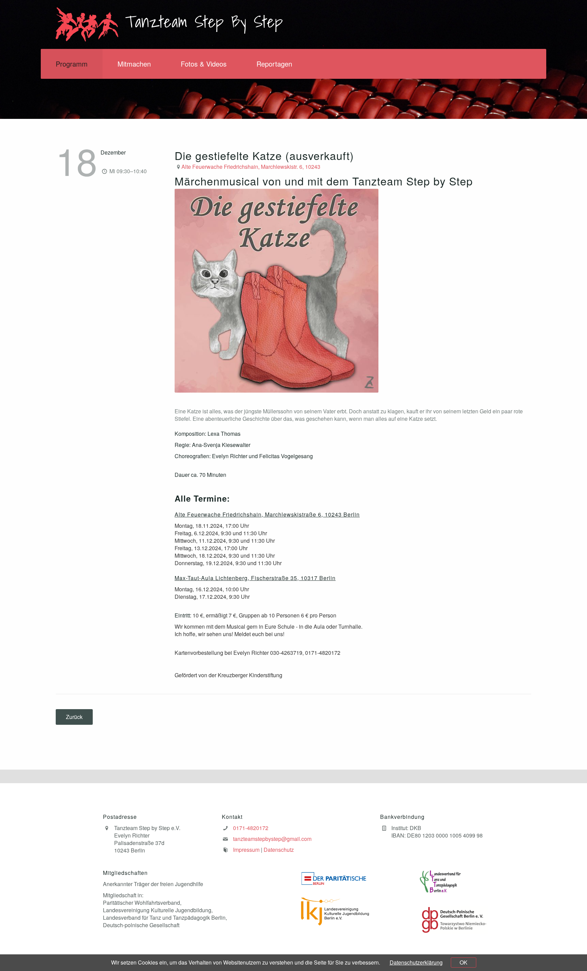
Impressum (246, 849)
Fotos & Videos (204, 64)
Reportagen (274, 64)
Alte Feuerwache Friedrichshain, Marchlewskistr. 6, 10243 (250, 166)
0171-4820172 (250, 828)
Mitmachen (134, 64)
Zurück (74, 717)
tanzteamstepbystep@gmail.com (272, 839)
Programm (72, 64)
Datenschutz (279, 849)
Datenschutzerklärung (416, 962)
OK (463, 962)
